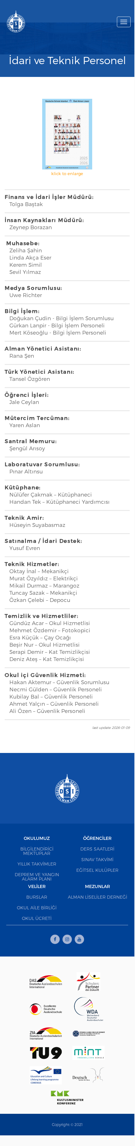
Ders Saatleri (97, 848)
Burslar (36, 897)
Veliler (37, 886)
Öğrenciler (97, 838)
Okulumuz (37, 838)
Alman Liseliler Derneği (97, 897)
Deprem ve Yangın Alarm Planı (37, 876)
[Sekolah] (16, 19)
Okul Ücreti (37, 918)
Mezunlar (97, 886)
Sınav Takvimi (97, 859)
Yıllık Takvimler (37, 863)
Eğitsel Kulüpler (97, 870)
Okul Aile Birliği (37, 907)
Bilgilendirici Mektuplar (36, 851)
